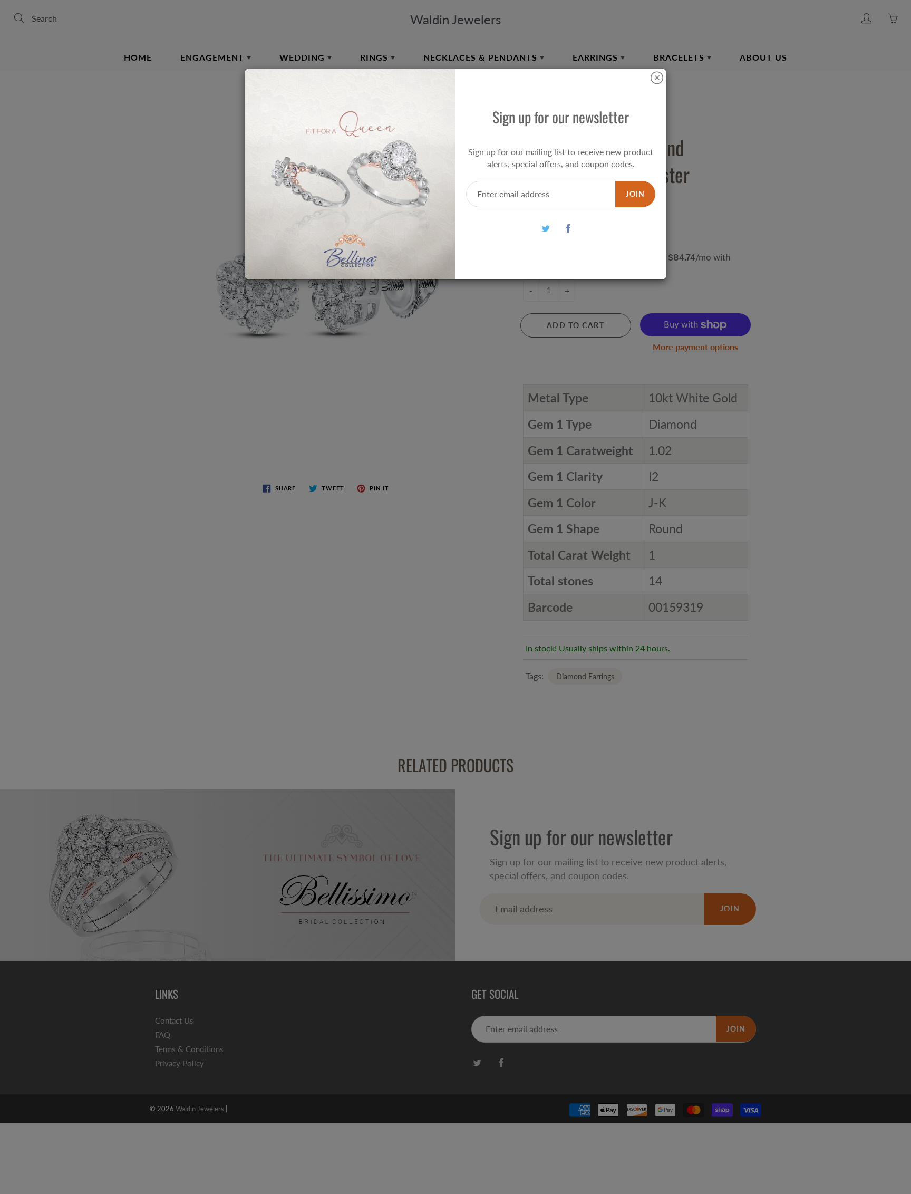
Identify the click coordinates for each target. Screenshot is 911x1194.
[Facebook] (568, 228)
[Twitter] (546, 228)
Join (635, 193)
